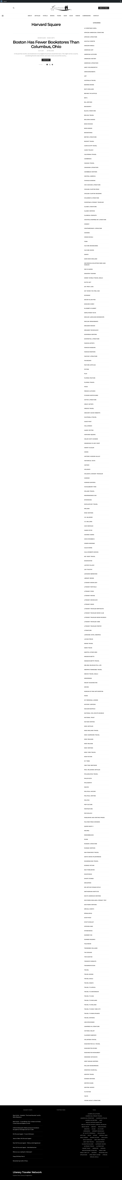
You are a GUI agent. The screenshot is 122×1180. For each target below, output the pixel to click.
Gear (65, 15)
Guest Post (87, 421)
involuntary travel (91, 504)
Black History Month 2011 (94, 1122)
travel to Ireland (90, 1004)
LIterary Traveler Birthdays (94, 608)
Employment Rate (90, 312)
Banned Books (89, 84)
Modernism (88, 678)
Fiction (86, 369)
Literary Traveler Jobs (92, 621)
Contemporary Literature (93, 228)
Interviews (88, 499)
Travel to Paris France (92, 1013)
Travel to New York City (92, 1009)
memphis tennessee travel (93, 669)
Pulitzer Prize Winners (92, 822)
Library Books (89, 578)
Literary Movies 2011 (91, 600)
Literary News (89, 604)
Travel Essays (89, 983)
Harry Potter (88, 430)
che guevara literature (92, 184)
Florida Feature (89, 378)
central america (90, 176)
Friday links (103, 1135)
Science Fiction (89, 865)
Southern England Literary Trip (95, 900)
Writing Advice (89, 1087)
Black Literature (90, 110)
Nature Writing (89, 721)
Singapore (87, 882)
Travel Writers (89, 1017)
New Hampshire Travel (92, 735)
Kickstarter (88, 560)
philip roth (88, 778)
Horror (87, 478)
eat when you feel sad (92, 291)
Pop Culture (88, 804)
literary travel (89, 1146)
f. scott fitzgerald (89, 1133)
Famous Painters (89, 351)
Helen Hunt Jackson (91, 439)
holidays (105, 1137)
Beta (85, 97)
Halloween (88, 425)
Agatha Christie (89, 41)
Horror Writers (89, 482)
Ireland (87, 508)
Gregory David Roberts (92, 412)
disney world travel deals (93, 278)
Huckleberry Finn (90, 486)
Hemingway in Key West (92, 443)
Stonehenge (88, 930)
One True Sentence (90, 765)
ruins (86, 839)
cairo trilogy (88, 150)
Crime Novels (88, 237)
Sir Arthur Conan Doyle (92, 887)
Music (86, 695)
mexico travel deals (91, 674)
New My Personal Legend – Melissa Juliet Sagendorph (26, 1143)
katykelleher (50, 50)
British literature (90, 137)
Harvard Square (42, 37)
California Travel (90, 154)
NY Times (87, 761)
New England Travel (91, 730)
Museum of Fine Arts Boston (93, 691)
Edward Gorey (89, 304)
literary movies (101, 1144)
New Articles (88, 726)
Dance (86, 254)
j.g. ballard (88, 521)
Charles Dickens (89, 180)
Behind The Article (90, 93)
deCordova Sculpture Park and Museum (95, 263)
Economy (87, 295)
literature (100, 1146)
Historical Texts (89, 460)
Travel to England (90, 1000)
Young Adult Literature (92, 1100)
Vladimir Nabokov (90, 1035)
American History (90, 58)
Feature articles (90, 365)
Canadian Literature (91, 167)
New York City (85, 1152)
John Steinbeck (89, 539)
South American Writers (92, 896)
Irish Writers (88, 513)
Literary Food (89, 591)
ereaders (87, 1131)
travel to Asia (89, 996)
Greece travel (89, 408)
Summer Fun (88, 935)
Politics (86, 800)
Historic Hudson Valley (92, 456)
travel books (88, 974)
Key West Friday (100, 1139)
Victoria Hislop (89, 1030)
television (84, 1154)
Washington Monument (92, 1052)
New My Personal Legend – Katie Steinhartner (25, 1147)
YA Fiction (87, 1091)
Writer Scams (88, 1083)
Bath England (89, 89)
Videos (78, 15)
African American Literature (94, 32)
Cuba (86, 241)
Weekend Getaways (90, 1057)
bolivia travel (89, 115)
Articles (37, 15)
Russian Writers (89, 848)
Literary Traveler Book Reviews (95, 617)
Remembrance (89, 835)
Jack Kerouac (88, 526)
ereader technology (91, 330)
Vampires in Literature (92, 1026)
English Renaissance (91, 321)
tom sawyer (88, 956)
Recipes (86, 830)
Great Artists (88, 404)
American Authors (90, 54)
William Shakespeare (91, 1065)
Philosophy (88, 782)
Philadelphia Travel (91, 774)
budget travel (89, 141)
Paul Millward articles (92, 769)
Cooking (87, 232)
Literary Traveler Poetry (93, 626)
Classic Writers (89, 211)
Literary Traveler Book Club (94, 613)
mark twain (88, 647)
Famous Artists (89, 343)
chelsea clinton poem (91, 189)
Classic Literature (90, 206)
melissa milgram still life (92, 665)
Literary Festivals (90, 587)
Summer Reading (89, 939)
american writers (91, 1120)
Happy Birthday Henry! (19, 1156)
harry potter (95, 1137)
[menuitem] (1, 1)
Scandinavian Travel (91, 861)
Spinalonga (88, 913)
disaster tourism (90, 273)
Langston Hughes (88, 1144)
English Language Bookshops (94, 317)
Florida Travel (89, 382)
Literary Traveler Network (27, 1172)
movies (103, 1148)
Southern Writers (90, 904)
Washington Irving (90, 1048)
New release (88, 743)
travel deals (88, 978)
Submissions (87, 15)
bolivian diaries (89, 119)
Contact (96, 15)
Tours (59, 15)
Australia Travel (90, 80)
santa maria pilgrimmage (92, 856)
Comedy (86, 224)
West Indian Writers (91, 1061)
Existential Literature (91, 338)
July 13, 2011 (41, 50)
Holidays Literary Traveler (93, 473)
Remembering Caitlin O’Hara (20, 1161)
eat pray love (89, 286)
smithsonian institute (91, 891)
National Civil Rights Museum (94, 713)
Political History (90, 791)
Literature (88, 630)
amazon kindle (89, 45)
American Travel (102, 1118)
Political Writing (90, 795)
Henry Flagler (89, 447)
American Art (88, 50)
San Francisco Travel (91, 852)
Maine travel (88, 643)
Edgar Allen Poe (90, 299)
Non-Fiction (88, 756)
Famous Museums (89, 347)
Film (85, 373)
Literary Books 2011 (90, 582)
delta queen (88, 269)
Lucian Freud (88, 639)
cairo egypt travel (90, 145)
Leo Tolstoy (88, 569)
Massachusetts (51, 37)
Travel (86, 970)
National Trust (89, 717)
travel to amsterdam (91, 991)
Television (87, 943)
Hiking (86, 452)
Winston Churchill (90, 1070)
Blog (71, 15)
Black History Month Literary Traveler (94, 1124)
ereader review (89, 325)
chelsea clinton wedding (93, 193)
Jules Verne (88, 547)
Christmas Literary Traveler (94, 202)
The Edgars (88, 952)
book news (85, 1126)
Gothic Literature (90, 399)
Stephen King (88, 926)
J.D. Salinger (88, 517)
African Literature (90, 37)
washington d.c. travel (92, 1043)
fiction (83, 1135)
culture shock (89, 250)
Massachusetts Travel (91, 661)
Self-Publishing (89, 869)
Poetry (86, 787)
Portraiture (88, 808)
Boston (87, 1129)
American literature (91, 63)
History (86, 465)
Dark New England (90, 258)
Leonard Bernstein (90, 574)
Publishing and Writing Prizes (94, 817)
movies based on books (90, 1150)
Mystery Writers (90, 704)
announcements (89, 71)
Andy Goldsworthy (91, 67)
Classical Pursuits (90, 215)
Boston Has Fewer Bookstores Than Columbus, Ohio (46, 44)
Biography (87, 106)
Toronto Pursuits (90, 961)
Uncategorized (89, 1022)
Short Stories (89, 878)
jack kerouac (88, 1139)
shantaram (88, 874)
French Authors (89, 391)
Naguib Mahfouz (89, 708)
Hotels (45, 15)
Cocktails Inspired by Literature (95, 219)
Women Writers (89, 1078)
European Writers (90, 334)
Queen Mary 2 (88, 826)
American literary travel (94, 1116)
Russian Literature (90, 843)
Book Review (88, 124)
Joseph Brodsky (89, 543)
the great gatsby (95, 1154)
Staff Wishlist (89, 922)
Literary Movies (89, 595)
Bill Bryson (88, 102)
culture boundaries (91, 245)
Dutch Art (87, 282)
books (94, 1126)
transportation (89, 965)
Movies (86, 687)
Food (86, 386)
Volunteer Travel (90, 1039)
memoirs (95, 1148)
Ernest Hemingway (98, 1131)
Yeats (86, 1096)
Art (85, 76)
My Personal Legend (91, 700)
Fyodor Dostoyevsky (91, 395)
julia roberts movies (91, 552)
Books (52, 15)
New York (103, 1150)
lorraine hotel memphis (92, 634)
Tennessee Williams (90, 948)
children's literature (91, 198)
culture (100, 1129)
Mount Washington (90, 682)
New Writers (88, 748)
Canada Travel (89, 163)
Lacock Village (89, 565)
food (95, 1135)
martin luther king (90, 652)
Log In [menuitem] (5, 1)
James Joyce (88, 530)
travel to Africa (89, 987)
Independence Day (90, 495)
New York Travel (90, 752)
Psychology (88, 813)
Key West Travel (89, 556)
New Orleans (88, 739)
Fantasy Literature (90, 356)
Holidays (87, 469)
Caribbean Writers (90, 171)
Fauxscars (87, 360)
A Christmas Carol (90, 28)
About (30, 15)
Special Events (89, 909)
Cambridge (87, 158)
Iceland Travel (89, 491)
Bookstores (88, 132)
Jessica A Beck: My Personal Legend (22, 1138)
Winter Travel (89, 1074)
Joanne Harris (89, 534)
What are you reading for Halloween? (22, 1152)
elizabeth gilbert (90, 308)
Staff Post (87, 917)
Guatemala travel (90, 417)
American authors (94, 1113)
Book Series (88, 128)
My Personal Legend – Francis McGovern (23, 1134)
